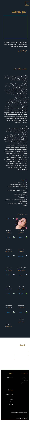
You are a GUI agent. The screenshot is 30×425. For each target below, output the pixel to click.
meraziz (18, 418)
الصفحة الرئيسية (9, 394)
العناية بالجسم (24, 378)
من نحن (11, 399)
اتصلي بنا (11, 404)
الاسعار (11, 402)
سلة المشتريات (9, 378)
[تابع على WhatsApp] (21, 395)
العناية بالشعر (24, 383)
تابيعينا (22, 345)
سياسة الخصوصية (23, 412)
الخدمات (11, 397)
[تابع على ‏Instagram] (26, 395)
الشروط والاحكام (15, 412)
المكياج (26, 380)
